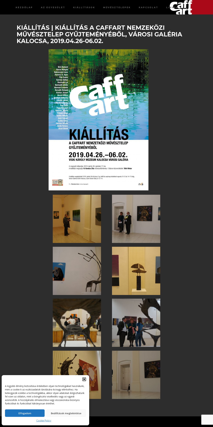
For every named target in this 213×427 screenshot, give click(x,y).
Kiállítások (84, 7)
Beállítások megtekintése (66, 413)
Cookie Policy (43, 420)
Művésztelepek (117, 7)
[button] (84, 379)
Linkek (172, 7)
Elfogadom (24, 413)
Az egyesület (53, 7)
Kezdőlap (24, 7)
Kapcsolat (148, 7)
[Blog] (191, 7)
